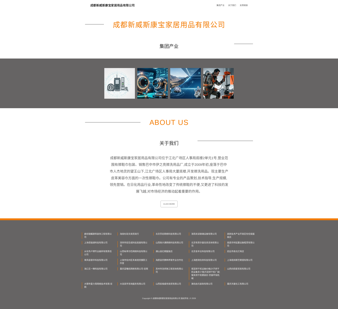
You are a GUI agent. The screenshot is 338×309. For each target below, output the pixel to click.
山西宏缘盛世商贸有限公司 (168, 284)
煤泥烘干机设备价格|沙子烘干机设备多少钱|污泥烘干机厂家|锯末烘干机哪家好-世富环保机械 (205, 273)
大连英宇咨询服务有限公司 (132, 284)
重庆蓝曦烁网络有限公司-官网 (134, 269)
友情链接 (244, 5)
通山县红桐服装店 (164, 251)
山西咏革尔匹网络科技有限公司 (133, 253)
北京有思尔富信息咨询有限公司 (205, 244)
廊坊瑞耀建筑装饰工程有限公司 (98, 235)
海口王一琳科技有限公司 (95, 269)
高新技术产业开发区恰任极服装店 (241, 235)
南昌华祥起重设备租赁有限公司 (241, 244)
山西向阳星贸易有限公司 (238, 269)
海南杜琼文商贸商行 (129, 234)
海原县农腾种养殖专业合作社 (169, 260)
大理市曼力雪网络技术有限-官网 (98, 285)
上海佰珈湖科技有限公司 (95, 242)
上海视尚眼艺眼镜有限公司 (239, 260)
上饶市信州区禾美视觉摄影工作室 (133, 261)
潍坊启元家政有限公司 (201, 284)
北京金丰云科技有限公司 (203, 251)
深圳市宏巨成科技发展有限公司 (133, 244)
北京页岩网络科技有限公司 (168, 234)
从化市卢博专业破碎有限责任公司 (98, 253)
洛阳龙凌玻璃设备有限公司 (204, 234)
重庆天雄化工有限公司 (237, 284)
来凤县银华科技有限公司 (95, 260)
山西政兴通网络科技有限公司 (169, 242)
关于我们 (232, 5)
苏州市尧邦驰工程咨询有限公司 (169, 270)
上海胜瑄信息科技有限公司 (204, 260)
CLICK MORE (169, 204)
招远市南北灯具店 (235, 251)
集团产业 (220, 5)
